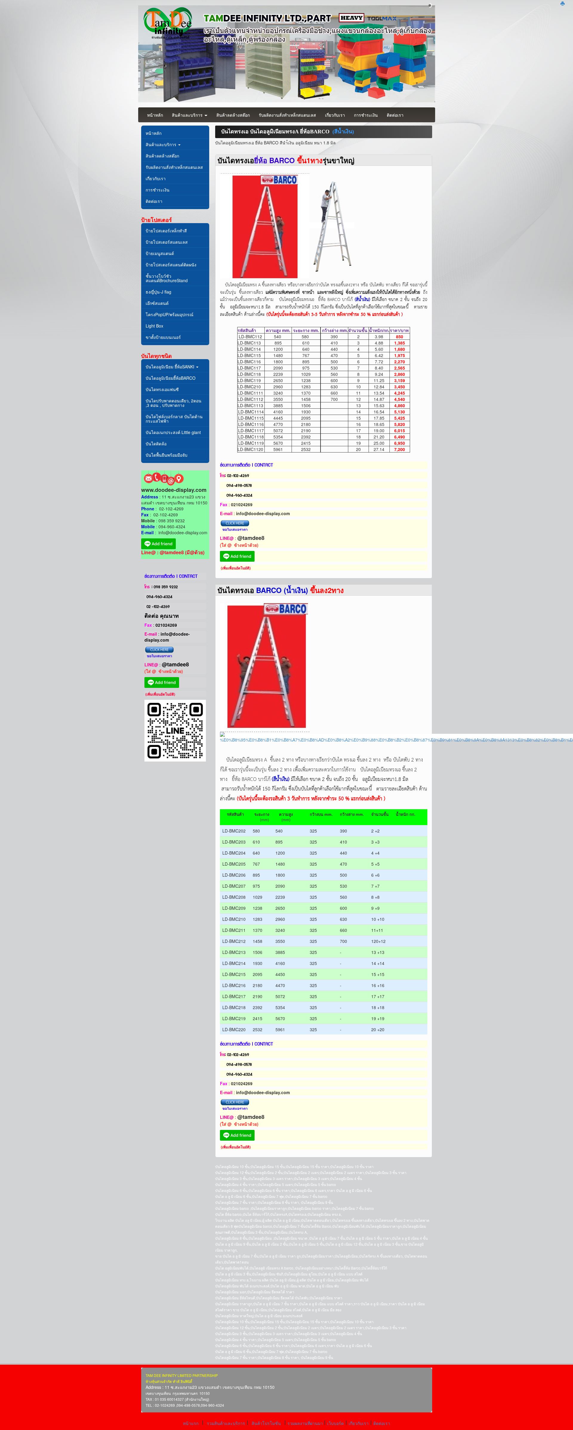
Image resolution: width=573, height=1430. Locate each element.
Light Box (154, 326)
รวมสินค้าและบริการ (226, 1423)
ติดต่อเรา (395, 115)
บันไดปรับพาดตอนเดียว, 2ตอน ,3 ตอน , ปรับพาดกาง (173, 403)
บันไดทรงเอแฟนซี (162, 389)
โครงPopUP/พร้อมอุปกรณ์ (169, 314)
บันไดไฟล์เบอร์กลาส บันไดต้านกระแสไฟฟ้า (174, 418)
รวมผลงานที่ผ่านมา (305, 1423)
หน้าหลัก (155, 115)
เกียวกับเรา (359, 1423)
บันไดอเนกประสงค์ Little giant (173, 432)
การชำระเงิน (366, 115)
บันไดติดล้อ (156, 444)
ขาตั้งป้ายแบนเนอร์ (163, 337)
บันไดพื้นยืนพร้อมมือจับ (166, 455)
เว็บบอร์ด (335, 1423)
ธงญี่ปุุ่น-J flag (158, 292)
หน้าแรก (190, 1423)
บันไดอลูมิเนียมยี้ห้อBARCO (170, 378)
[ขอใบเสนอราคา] (159, 652)
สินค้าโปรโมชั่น (266, 1423)
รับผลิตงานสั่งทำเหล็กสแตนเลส (287, 115)
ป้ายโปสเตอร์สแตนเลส (167, 242)
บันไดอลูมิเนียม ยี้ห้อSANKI (170, 367)
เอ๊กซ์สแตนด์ (157, 303)
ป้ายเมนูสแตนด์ (160, 253)
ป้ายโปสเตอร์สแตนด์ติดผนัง (171, 265)
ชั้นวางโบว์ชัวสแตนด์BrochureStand (167, 278)
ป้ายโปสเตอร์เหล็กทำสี (166, 231)
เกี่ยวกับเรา (335, 115)
